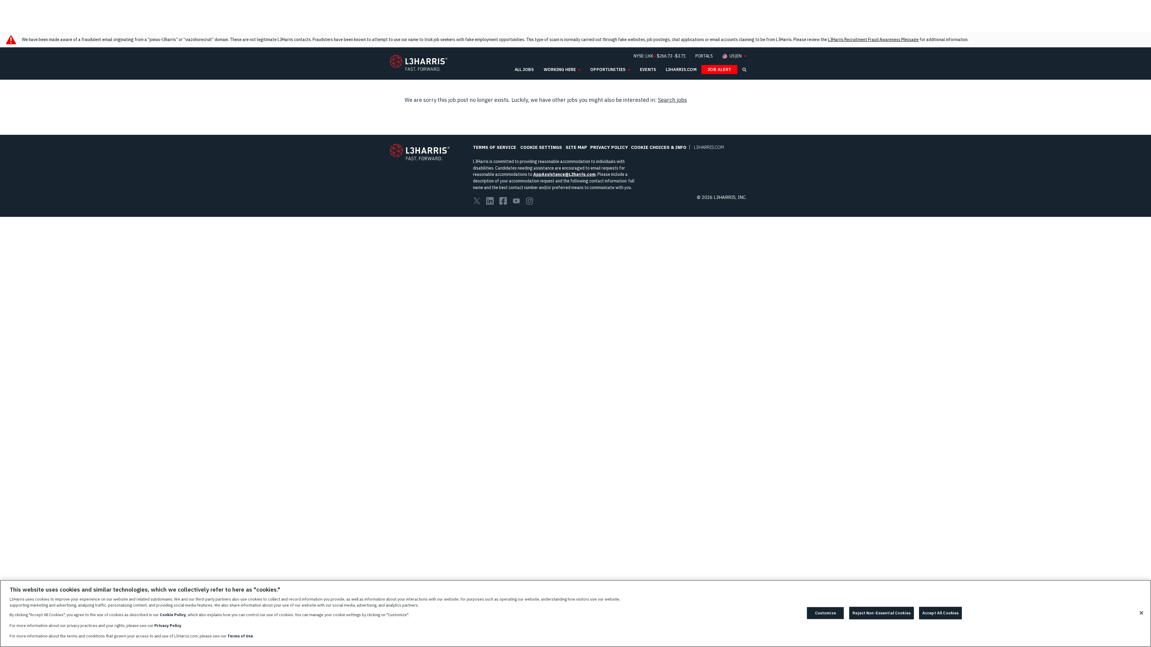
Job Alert (719, 69)
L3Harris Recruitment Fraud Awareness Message (873, 39)
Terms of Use (240, 636)
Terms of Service (494, 147)
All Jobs (524, 69)
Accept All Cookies (940, 613)
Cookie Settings (541, 147)
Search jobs (672, 99)
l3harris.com (681, 69)
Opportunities (608, 69)
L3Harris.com (709, 147)
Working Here (560, 69)
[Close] (1141, 612)
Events (648, 69)
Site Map (576, 147)
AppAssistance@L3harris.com (564, 174)
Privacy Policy (609, 147)
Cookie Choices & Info (658, 147)
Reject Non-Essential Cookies (881, 613)
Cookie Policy (173, 614)
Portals (704, 56)
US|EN (736, 56)
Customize (825, 613)
